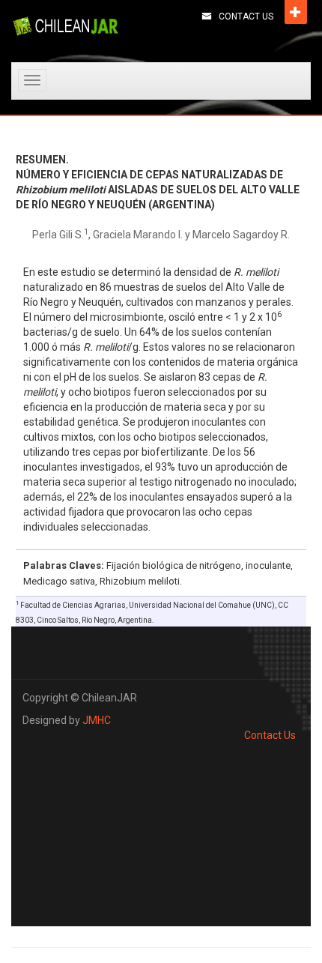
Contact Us (246, 16)
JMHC (96, 720)
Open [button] (296, 12)
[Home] (65, 26)
